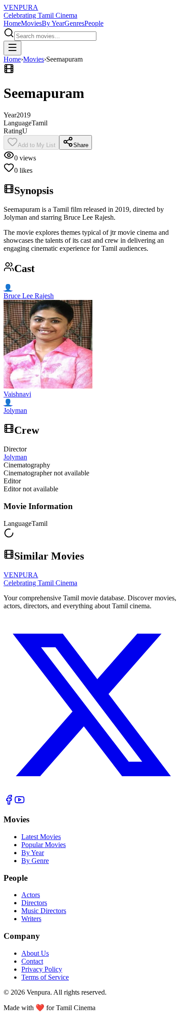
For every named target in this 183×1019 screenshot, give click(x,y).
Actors (30, 894)
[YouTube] (19, 802)
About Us (35, 953)
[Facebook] (9, 802)
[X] (91, 790)
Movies (31, 23)
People (93, 23)
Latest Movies (41, 836)
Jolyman (15, 457)
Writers (31, 918)
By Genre (35, 860)
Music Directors (43, 910)
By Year (53, 23)
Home (12, 23)
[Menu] (12, 48)
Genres (74, 23)
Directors (34, 902)
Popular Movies (43, 844)
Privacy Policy (41, 969)
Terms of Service (45, 977)
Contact (32, 961)
